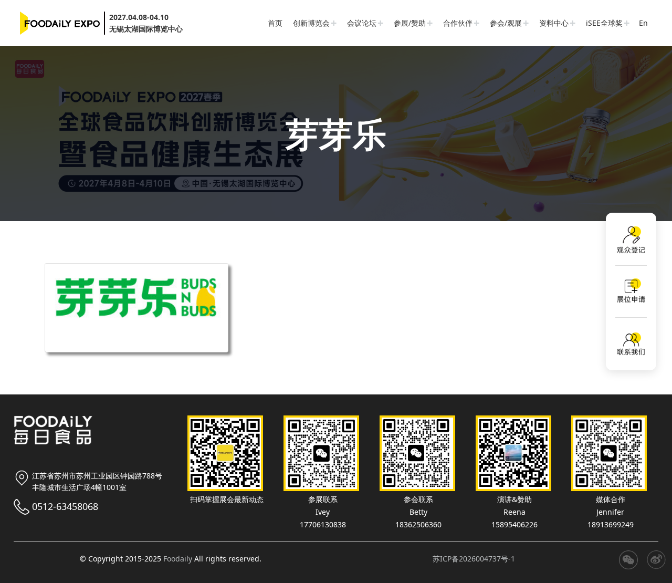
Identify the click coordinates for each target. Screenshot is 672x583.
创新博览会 (311, 23)
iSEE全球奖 (604, 23)
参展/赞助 (410, 23)
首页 (275, 23)
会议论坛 (361, 23)
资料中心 (554, 23)
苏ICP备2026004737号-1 (474, 559)
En (643, 23)
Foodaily (177, 559)
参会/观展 (506, 23)
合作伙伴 (457, 23)
